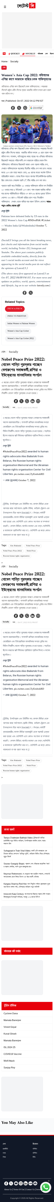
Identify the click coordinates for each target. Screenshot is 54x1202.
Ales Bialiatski (15, 546)
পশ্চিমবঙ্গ (40, 54)
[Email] (35, 1183)
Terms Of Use (18, 1189)
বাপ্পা (2, 101)
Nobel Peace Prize (33, 546)
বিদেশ (52, 54)
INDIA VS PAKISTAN (16, 316)
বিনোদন (35, 1144)
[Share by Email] (38, 401)
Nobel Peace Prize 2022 (12, 551)
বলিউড (35, 1149)
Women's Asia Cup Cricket (18, 331)
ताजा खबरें (9, 830)
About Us (8, 1189)
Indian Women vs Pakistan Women (21, 323)
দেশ (46, 54)
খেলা (4, 67)
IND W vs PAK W (14, 308)
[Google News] (30, 1183)
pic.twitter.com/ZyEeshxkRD (29, 474)
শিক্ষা (4, 1157)
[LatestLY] (26, 7)
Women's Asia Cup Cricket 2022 (20, 338)
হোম (3, 352)
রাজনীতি (5, 1149)
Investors (39, 1189)
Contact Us (30, 1189)
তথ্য (4, 1153)
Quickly (15, 54)
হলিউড (35, 1153)
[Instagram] (21, 1183)
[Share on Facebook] (25, 293)
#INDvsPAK (34, 221)
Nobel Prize (31, 551)
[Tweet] (31, 293)
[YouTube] (16, 1183)
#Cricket (45, 221)
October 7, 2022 (26, 481)
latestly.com (43, 286)
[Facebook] (16, 401)
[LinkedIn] (26, 1183)
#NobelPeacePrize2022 (15, 452)
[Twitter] (21, 401)
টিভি (34, 1157)
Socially (30, 54)
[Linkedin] (32, 401)
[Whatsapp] (27, 401)
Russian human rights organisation (16, 556)
